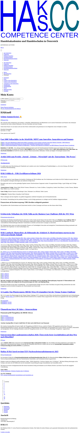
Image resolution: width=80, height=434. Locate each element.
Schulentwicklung (8, 57)
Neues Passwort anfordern (7, 107)
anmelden (3, 102)
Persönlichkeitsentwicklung (10, 58)
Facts (5, 79)
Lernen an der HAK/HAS (10, 80)
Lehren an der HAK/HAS (10, 82)
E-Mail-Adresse (4, 98)
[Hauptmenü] (1, 50)
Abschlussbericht (5, 163)
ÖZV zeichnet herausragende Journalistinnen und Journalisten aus (17, 375)
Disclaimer (6, 409)
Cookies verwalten (5, 432)
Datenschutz (7, 407)
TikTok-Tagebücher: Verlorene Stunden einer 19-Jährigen (15, 371)
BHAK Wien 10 (10, 296)
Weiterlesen (3, 153)
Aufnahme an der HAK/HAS (11, 83)
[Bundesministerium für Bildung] (11, 108)
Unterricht (6, 54)
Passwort (3, 100)
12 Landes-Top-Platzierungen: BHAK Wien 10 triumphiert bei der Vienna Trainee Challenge (38, 292)
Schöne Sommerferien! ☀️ (11, 117)
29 (4, 397)
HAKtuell (6, 77)
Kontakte (6, 91)
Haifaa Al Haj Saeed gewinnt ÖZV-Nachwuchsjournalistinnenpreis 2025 (29, 352)
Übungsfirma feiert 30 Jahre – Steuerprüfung (19, 309)
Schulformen (7, 85)
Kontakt (6, 412)
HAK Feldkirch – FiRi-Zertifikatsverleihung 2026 (21, 173)
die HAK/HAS (7, 53)
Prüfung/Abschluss (8, 55)
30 (4, 398)
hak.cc (5, 72)
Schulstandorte (7, 86)
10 (4, 394)
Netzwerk (6, 60)
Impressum (6, 406)
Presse (5, 87)
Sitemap (6, 410)
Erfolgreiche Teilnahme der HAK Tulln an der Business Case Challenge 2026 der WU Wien (37, 214)
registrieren (3, 104)
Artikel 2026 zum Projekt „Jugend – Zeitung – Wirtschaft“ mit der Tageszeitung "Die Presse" (38, 157)
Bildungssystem (8, 89)
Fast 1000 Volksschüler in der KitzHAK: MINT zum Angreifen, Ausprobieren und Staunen (37, 139)
